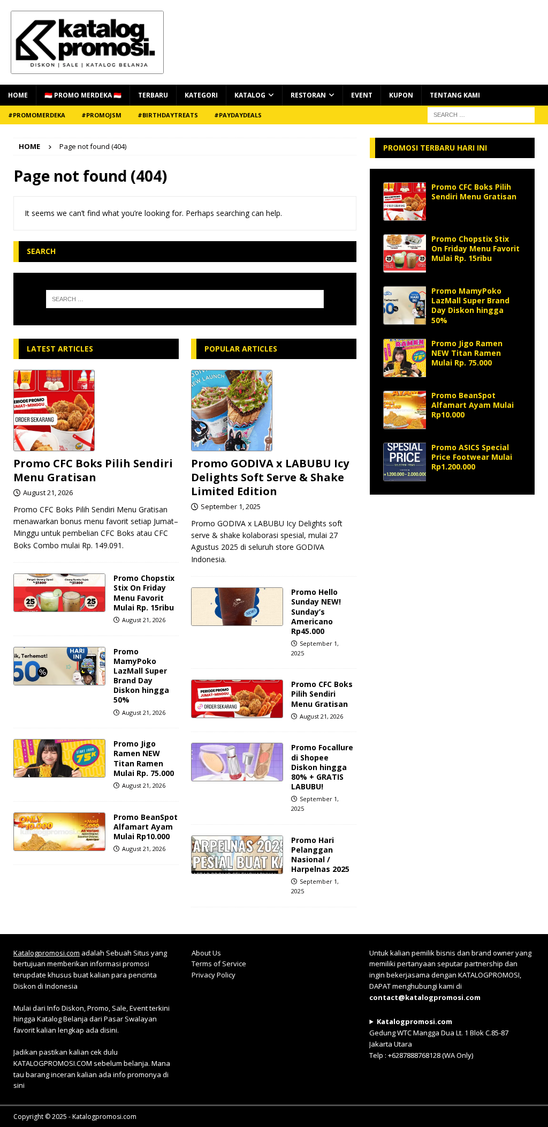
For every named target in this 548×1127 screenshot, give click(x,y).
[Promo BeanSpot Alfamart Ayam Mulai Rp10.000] (59, 831)
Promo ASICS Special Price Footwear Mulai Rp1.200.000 (471, 457)
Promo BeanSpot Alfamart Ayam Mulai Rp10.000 (145, 826)
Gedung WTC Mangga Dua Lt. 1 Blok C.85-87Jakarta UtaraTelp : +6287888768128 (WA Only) (438, 1038)
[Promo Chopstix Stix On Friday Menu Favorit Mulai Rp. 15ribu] (59, 592)
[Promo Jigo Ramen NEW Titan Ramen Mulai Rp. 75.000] (59, 758)
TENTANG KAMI (455, 95)
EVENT (361, 95)
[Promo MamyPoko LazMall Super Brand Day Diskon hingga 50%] (59, 666)
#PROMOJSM (101, 115)
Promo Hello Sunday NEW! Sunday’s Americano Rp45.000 (316, 611)
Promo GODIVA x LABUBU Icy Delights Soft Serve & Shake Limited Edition (270, 477)
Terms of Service (219, 963)
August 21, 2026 (48, 492)
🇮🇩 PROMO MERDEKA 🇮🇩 (82, 95)
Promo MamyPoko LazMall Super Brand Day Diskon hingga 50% (141, 675)
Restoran (308, 95)
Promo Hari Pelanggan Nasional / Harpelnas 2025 (320, 855)
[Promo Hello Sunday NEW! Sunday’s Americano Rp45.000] (237, 606)
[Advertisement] (452, 575)
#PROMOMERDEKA (36, 115)
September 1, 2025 (231, 506)
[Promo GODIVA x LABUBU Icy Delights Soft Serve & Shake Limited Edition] (273, 410)
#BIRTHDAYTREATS (168, 115)
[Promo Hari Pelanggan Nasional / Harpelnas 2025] (237, 854)
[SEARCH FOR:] (481, 114)
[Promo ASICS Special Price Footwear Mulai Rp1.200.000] (404, 462)
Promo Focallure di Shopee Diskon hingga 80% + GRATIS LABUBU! (322, 767)
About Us (206, 953)
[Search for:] (185, 299)
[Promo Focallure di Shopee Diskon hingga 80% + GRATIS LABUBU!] (237, 762)
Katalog (249, 95)
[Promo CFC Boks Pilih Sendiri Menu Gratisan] (96, 410)
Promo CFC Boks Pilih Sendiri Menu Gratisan (93, 470)
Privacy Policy (213, 975)
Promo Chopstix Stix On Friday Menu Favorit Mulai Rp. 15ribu (143, 593)
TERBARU (153, 95)
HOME (18, 95)
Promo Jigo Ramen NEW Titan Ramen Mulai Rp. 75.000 (143, 758)
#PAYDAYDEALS (238, 115)
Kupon (401, 95)
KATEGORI (201, 95)
